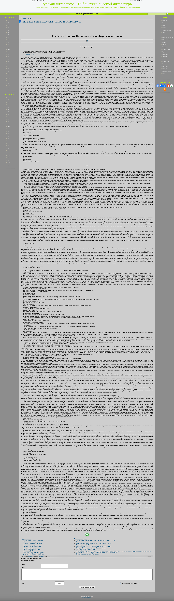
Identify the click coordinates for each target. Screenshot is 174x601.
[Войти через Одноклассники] (164, 89)
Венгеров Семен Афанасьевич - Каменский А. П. (91, 548)
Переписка (165, 54)
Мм (9, 49)
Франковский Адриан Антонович (33, 540)
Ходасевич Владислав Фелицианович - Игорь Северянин (93, 546)
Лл (8, 47)
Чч (8, 76)
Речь (163, 73)
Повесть (164, 25)
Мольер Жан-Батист (29, 548)
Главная (77, 14)
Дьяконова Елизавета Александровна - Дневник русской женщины (96, 552)
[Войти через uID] (157, 85)
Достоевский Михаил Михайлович (33, 554)
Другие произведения (80, 539)
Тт (8, 64)
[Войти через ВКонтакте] (161, 85)
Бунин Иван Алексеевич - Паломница (87, 554)
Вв (8, 25)
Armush (41, 556)
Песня (164, 64)
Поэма (164, 23)
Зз (8, 37)
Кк (8, 44)
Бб (8, 23)
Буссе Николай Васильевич (31, 549)
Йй (8, 42)
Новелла (164, 59)
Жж (9, 35)
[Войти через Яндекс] (168, 85)
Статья (164, 35)
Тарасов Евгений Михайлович (32, 543)
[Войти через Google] (171, 85)
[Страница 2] (87, 536)
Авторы (96, 14)
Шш (9, 78)
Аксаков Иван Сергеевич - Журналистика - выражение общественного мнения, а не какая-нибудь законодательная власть (113, 551)
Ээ (8, 83)
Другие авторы (26, 539)
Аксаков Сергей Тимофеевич (32, 546)
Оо (8, 54)
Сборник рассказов (167, 37)
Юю (9, 85)
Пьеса (164, 44)
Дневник (164, 56)
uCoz (91, 597)
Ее (8, 32)
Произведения (87, 14)
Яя (8, 88)
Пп (8, 56)
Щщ (9, 80)
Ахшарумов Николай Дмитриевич (33, 552)
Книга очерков (166, 71)
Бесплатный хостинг (86, 597)
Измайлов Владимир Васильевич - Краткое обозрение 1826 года (95, 540)
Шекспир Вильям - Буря (83, 542)
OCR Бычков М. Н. (28, 54)
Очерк (164, 76)
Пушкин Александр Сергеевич (32, 545)
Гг (8, 27)
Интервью (165, 66)
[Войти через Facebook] (164, 85)
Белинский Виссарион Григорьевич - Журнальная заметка (93, 543)
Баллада (164, 68)
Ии (8, 39)
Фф (8, 68)
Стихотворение (166, 30)
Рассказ (164, 20)
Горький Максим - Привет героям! (86, 549)
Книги (29, 18)
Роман (164, 27)
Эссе (163, 32)
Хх (8, 71)
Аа (8, 20)
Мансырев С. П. (28, 551)
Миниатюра (165, 61)
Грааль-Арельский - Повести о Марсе (87, 545)
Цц (8, 73)
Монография (166, 49)
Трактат (164, 52)
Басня (164, 47)
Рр (8, 59)
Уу (8, 66)
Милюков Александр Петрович (32, 542)
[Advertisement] (11, 200)
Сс (8, 61)
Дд (8, 30)
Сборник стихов (167, 39)
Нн (8, 52)
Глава (164, 42)
